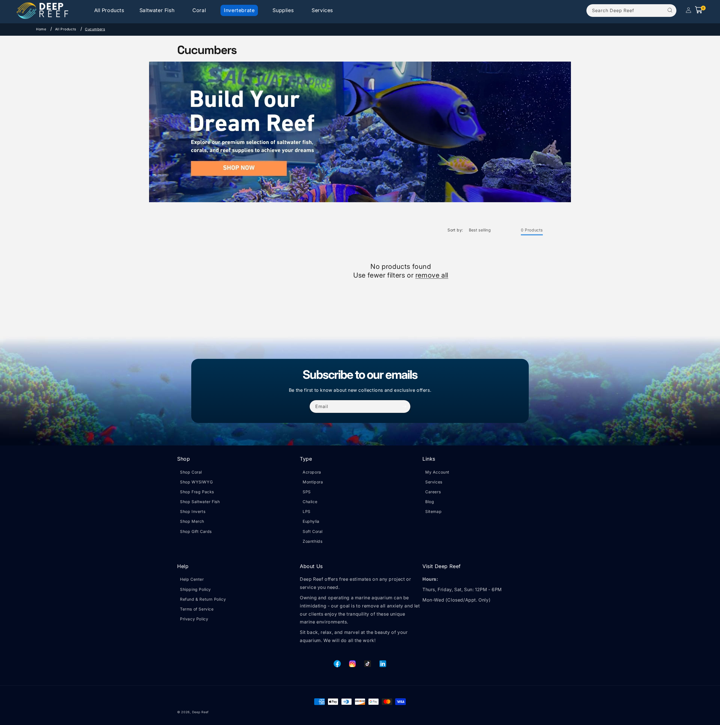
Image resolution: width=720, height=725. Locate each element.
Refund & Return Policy (203, 599)
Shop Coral (191, 472)
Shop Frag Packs (197, 491)
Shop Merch (192, 521)
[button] (157, 10)
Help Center (192, 579)
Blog (429, 501)
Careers (433, 491)
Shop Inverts (192, 511)
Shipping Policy (195, 589)
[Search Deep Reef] (670, 10)
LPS (306, 511)
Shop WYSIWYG (196, 481)
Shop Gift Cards (196, 531)
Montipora (313, 481)
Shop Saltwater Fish (200, 501)
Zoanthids (312, 541)
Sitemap (433, 511)
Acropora (312, 472)
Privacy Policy (194, 618)
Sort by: (455, 230)
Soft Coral (313, 531)
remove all (431, 275)
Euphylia (311, 521)
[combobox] (631, 10)
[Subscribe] (404, 406)
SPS (307, 491)
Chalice (310, 501)
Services (433, 481)
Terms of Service (197, 609)
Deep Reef (200, 712)
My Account (437, 472)
